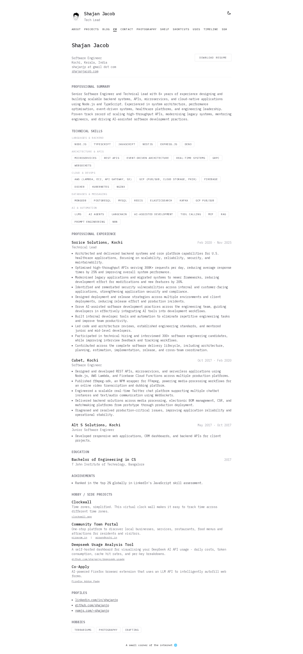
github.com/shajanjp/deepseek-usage (98, 559)
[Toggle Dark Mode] (229, 13)
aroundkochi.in (106, 537)
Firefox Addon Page (86, 581)
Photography (147, 29)
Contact (126, 29)
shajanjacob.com (85, 71)
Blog (106, 29)
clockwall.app (82, 516)
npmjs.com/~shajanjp (92, 611)
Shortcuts (181, 29)
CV (115, 29)
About (76, 29)
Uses (196, 29)
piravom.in (79, 537)
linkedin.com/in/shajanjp (96, 600)
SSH (224, 29)
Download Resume (213, 57)
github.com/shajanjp (92, 605)
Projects (91, 29)
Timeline (211, 29)
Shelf (164, 29)
